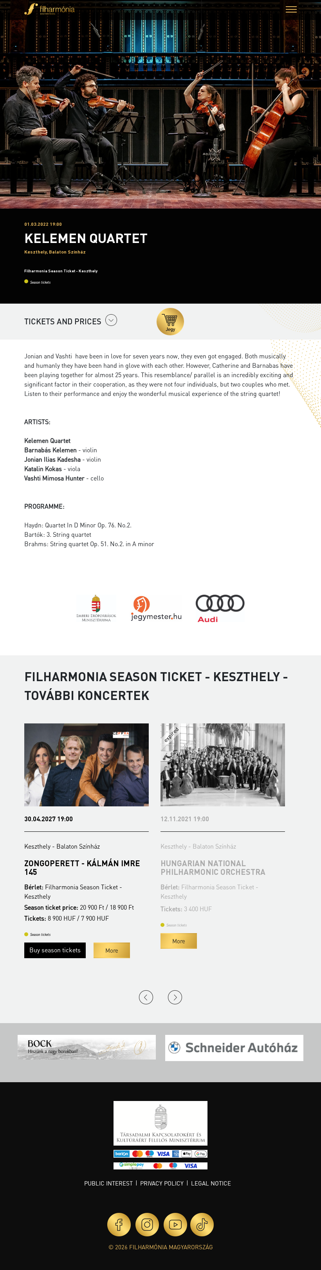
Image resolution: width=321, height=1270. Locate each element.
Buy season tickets (55, 950)
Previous (146, 997)
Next (175, 997)
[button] (291, 10)
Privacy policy (162, 1183)
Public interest (108, 1183)
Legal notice (211, 1183)
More (111, 950)
